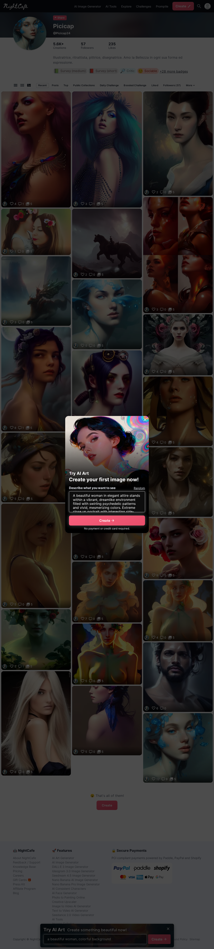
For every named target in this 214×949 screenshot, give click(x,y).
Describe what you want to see (92, 488)
